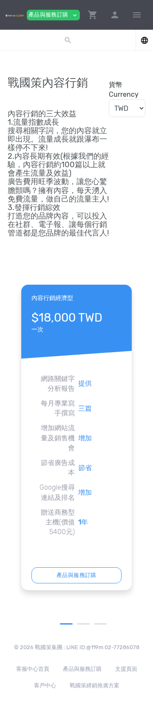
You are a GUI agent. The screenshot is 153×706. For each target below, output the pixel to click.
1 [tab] (66, 624)
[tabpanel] (76, 437)
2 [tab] (83, 624)
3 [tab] (100, 624)
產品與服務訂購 (76, 575)
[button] (92, 15)
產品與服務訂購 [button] (53, 15)
